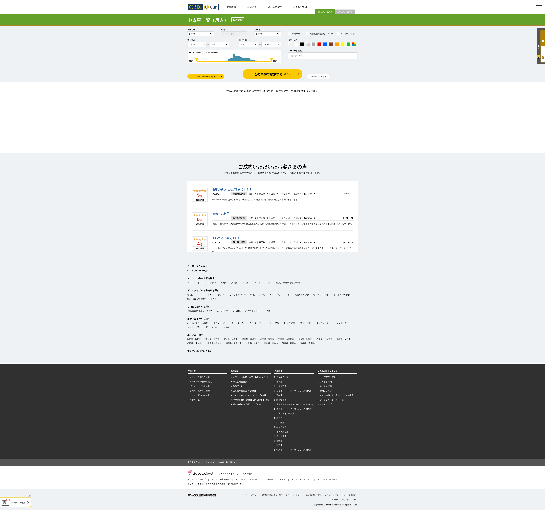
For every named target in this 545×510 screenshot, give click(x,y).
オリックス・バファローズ (247, 479)
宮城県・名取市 (212, 339)
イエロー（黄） (194, 327)
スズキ (268, 283)
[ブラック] (301, 44)
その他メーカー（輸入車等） (288, 283)
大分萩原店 (281, 436)
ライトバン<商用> (342, 295)
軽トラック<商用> (321, 295)
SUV (272, 295)
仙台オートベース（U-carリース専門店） (294, 391)
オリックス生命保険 (220, 479)
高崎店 (279, 395)
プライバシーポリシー (294, 495)
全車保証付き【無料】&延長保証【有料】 (251, 400)
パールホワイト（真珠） (198, 323)
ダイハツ (257, 283)
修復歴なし (238, 386)
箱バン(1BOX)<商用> (196, 299)
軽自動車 (191, 295)
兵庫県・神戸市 (344, 339)
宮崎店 (279, 441)
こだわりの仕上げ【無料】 (245, 391)
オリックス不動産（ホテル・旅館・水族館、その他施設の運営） (216, 483)
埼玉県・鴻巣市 (267, 339)
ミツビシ (234, 283)
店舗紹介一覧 (282, 377)
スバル (245, 283)
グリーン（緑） (212, 327)
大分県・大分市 (253, 343)
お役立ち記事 (326, 386)
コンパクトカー (206, 295)
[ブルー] (325, 44)
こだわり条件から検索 (200, 391)
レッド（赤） (290, 323)
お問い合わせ (326, 391)
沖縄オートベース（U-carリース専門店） (294, 450)
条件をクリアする (319, 76)
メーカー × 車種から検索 (201, 382)
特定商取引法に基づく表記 (272, 495)
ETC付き (237, 311)
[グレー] (313, 44)
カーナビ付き (223, 311)
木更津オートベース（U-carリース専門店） (295, 404)
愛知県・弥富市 (305, 339)
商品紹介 (251, 7)
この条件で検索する (272, 74)
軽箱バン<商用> (302, 295)
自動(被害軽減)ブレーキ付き (200, 311)
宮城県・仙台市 (231, 339)
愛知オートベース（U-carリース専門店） (294, 409)
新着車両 (296, 34)
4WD (267, 311)
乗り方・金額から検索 (200, 377)
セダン (221, 295)
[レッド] (319, 44)
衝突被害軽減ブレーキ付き (322, 34)
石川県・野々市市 (324, 339)
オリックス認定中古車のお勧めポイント (251, 377)
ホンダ (201, 283)
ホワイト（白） (220, 323)
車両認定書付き (240, 382)
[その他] (354, 44)
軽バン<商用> (284, 295)
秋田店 (279, 382)
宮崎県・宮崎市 (271, 343)
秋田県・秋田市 (194, 339)
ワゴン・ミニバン (258, 295)
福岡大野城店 (282, 432)
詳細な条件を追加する (206, 76)
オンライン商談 (18, 502)
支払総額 (197, 52)
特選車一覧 (195, 400)
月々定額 (542, 54)
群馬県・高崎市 (249, 339)
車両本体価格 (212, 52)
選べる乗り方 (275, 7)
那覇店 (279, 445)
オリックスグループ (197, 479)
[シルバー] (307, 44)
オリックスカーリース (327, 479)
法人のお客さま (345, 12)
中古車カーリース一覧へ (198, 270)
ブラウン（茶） (323, 323)
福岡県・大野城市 (234, 343)
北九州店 (280, 422)
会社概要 (335, 500)
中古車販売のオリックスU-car (201, 462)
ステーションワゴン (237, 295)
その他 (213, 299)
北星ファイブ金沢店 (285, 413)
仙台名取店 (281, 386)
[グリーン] (348, 44)
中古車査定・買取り (329, 377)
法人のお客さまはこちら (199, 351)
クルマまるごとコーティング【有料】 (250, 395)
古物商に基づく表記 (313, 495)
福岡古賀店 (281, 427)
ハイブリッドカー (349, 34)
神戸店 (279, 418)
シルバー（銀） (257, 323)
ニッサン (212, 283)
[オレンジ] (336, 44)
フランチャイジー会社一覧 (332, 400)
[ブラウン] (331, 44)
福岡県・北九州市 (195, 343)
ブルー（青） (306, 323)
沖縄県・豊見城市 (308, 343)
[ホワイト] (296, 44)
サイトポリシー (252, 495)
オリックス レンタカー (275, 479)
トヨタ (190, 283)
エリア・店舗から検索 (200, 395)
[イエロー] (342, 44)
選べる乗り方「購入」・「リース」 (249, 404)
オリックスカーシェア (301, 479)
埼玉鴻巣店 (281, 400)
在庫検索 (231, 7)
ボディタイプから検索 (200, 386)
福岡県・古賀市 (214, 343)
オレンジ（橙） (342, 323)
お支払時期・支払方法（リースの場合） (338, 395)
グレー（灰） (274, 323)
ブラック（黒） (239, 323)
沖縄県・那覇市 (289, 343)
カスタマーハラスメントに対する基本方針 (341, 495)
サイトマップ (326, 404)
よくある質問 (300, 7)
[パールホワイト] (290, 44)
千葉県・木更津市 (286, 339)
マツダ (223, 283)
